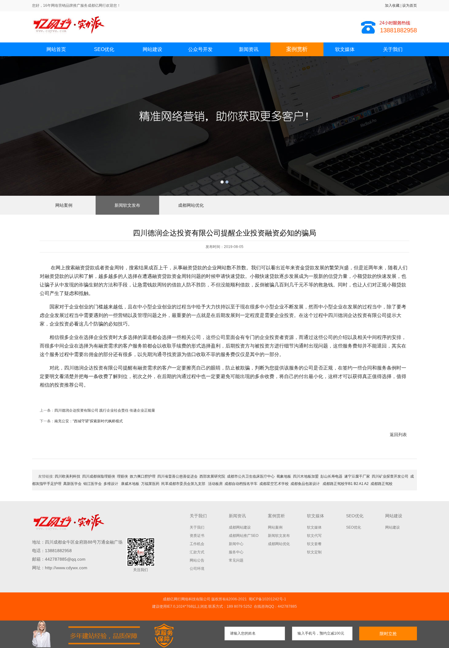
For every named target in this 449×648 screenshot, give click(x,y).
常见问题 (236, 560)
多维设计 (111, 484)
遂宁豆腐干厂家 (357, 476)
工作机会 (197, 544)
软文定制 (314, 552)
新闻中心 (236, 544)
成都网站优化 (191, 205)
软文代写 (314, 535)
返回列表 (398, 434)
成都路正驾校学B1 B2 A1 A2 (346, 484)
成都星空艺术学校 (274, 484)
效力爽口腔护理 (142, 476)
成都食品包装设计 (305, 484)
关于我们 (393, 49)
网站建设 (152, 49)
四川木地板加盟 (306, 476)
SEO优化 (104, 49)
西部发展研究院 (212, 476)
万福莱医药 (150, 484)
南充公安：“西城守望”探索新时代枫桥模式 (88, 421)
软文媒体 (345, 49)
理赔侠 (122, 476)
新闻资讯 (248, 49)
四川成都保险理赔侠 (98, 476)
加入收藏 (392, 5)
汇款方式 (197, 552)
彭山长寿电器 (331, 476)
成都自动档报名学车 (240, 484)
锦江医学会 (92, 484)
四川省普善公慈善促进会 (177, 476)
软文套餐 (314, 544)
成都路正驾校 (381, 484)
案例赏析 (296, 49)
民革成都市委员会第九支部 (183, 484)
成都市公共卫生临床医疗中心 (251, 476)
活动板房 (215, 484)
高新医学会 (72, 484)
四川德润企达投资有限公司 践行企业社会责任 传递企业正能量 (104, 410)
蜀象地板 (283, 476)
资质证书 (197, 535)
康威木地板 (129, 484)
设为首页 (409, 5)
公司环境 (197, 568)
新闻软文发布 (127, 205)
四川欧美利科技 (67, 476)
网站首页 (56, 49)
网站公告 (197, 560)
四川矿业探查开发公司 (390, 476)
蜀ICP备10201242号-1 (267, 599)
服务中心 (236, 552)
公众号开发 (200, 49)
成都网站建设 (240, 527)
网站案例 (63, 205)
